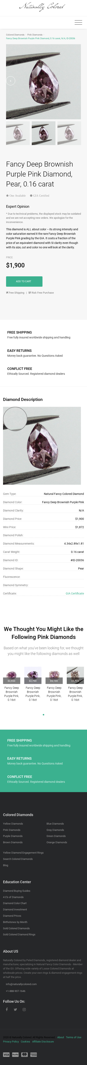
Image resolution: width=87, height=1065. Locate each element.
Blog (5, 865)
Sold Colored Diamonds (16, 928)
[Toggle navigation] (78, 23)
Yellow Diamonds (13, 823)
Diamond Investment (15, 909)
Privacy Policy (11, 1041)
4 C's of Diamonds (13, 897)
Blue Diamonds (55, 823)
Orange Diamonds (57, 842)
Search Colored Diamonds (18, 858)
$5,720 (75, 681)
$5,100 (54, 681)
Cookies (25, 1041)
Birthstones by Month (15, 922)
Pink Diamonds (34, 34)
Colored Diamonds (15, 34)
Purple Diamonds (13, 836)
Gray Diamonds (55, 829)
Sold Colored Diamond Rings (19, 934)
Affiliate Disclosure (43, 1041)
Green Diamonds (56, 836)
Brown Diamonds (13, 842)
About (60, 1037)
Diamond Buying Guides (16, 890)
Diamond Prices (12, 915)
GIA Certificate (75, 593)
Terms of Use (73, 1037)
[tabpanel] (11, 687)
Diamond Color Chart (15, 903)
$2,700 (33, 681)
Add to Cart (23, 281)
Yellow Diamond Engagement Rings (23, 852)
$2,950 (11, 681)
